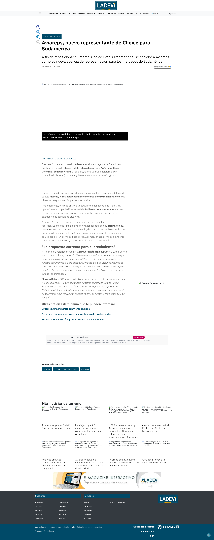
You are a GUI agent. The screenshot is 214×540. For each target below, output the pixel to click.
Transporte (101, 13)
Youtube (87, 518)
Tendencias (111, 13)
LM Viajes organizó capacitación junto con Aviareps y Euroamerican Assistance (88, 429)
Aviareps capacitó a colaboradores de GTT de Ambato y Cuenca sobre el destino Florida (89, 464)
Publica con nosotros (143, 526)
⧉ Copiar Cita (139, 337)
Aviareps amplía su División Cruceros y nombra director (56, 426)
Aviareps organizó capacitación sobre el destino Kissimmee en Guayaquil (54, 464)
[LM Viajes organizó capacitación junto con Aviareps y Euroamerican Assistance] (90, 414)
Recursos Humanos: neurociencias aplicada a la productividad (76, 314)
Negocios (81, 13)
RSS (152, 536)
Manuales (72, 13)
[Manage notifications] (209, 535)
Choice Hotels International (66, 369)
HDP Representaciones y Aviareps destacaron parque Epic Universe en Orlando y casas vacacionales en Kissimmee (123, 431)
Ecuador (121, 13)
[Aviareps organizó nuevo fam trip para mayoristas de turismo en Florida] (124, 449)
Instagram (88, 510)
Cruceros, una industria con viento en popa (66, 308)
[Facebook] (38, 27)
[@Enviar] (38, 42)
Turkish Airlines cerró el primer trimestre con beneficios (73, 319)
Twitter (87, 502)
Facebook (88, 506)
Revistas (146, 13)
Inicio (46, 36)
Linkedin (87, 514)
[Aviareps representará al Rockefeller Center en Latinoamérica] (157, 414)
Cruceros (129, 13)
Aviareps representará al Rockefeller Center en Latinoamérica (155, 428)
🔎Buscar (154, 13)
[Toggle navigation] (39, 13)
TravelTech (91, 13)
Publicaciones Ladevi (117, 502)
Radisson (85, 369)
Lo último (63, 13)
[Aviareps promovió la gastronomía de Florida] (157, 449)
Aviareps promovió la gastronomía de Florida (154, 461)
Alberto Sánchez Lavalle (61, 158)
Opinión (138, 13)
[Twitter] (38, 32)
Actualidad (53, 13)
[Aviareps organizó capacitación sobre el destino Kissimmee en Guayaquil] (57, 449)
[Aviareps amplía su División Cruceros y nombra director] (57, 414)
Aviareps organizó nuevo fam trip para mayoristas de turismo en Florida (124, 462)
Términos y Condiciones (44, 531)
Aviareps (46, 369)
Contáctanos (147, 531)
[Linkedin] (38, 37)
